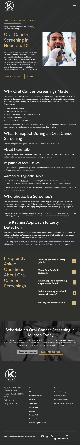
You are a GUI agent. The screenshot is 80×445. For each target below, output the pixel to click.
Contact (32, 411)
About (31, 392)
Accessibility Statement (37, 423)
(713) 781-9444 (9, 400)
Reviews (32, 399)
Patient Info (33, 407)
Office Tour (33, 403)
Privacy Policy (34, 415)
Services (14, 20)
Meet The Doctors (35, 396)
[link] (9, 6)
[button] (74, 6)
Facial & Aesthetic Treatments (63, 403)
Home (6, 20)
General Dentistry (26, 20)
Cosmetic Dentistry (60, 396)
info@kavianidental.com (12, 404)
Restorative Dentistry (61, 399)
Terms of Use (33, 419)
